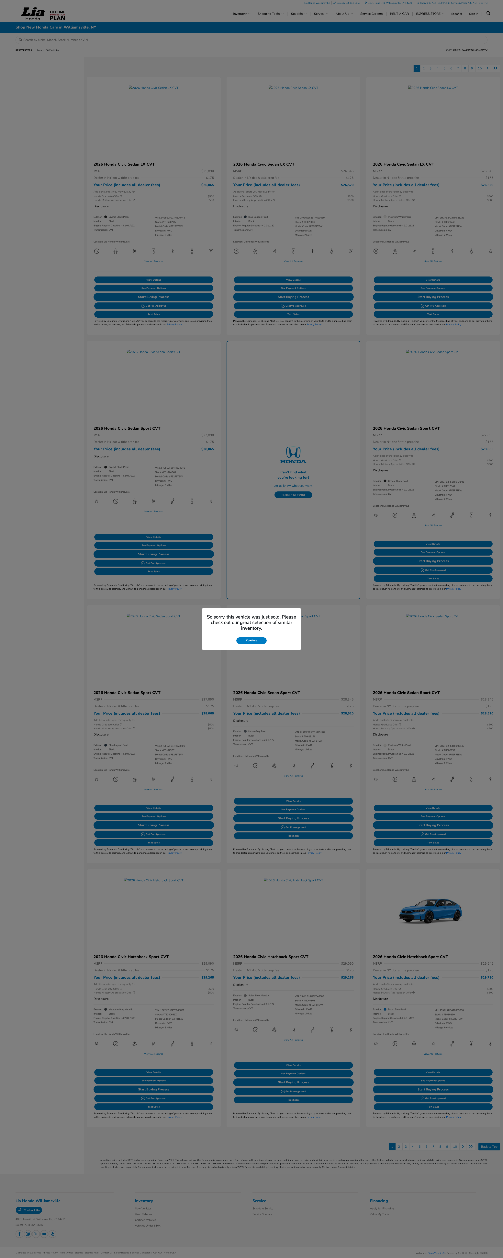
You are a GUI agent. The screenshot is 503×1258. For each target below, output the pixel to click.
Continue (251, 640)
